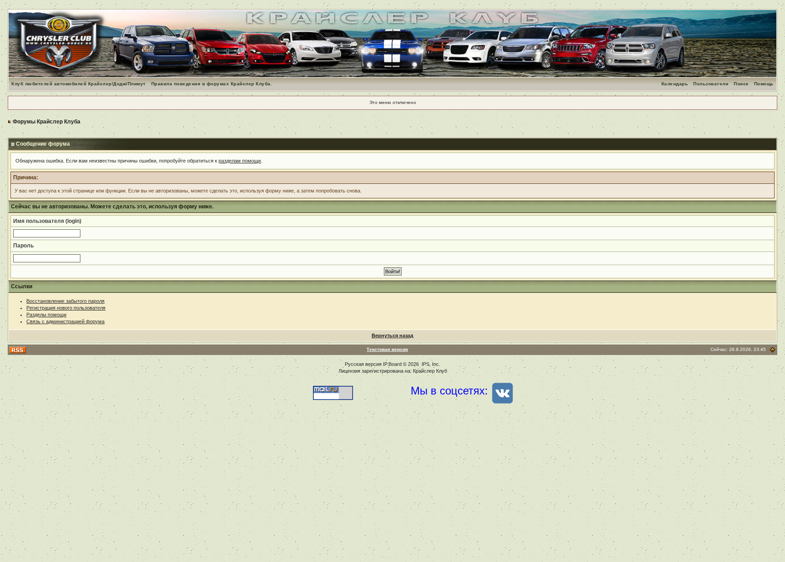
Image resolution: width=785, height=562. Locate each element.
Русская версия (363, 364)
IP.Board (392, 364)
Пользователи (710, 83)
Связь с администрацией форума (65, 321)
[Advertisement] (392, 489)
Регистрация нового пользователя (65, 308)
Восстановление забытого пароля (65, 301)
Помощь (764, 83)
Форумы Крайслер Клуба (46, 121)
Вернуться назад (392, 335)
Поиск (741, 83)
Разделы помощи (46, 314)
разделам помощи (240, 160)
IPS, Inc (430, 364)
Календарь (674, 83)
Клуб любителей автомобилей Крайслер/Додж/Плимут (78, 83)
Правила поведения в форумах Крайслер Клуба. (212, 83)
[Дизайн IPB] (772, 349)
